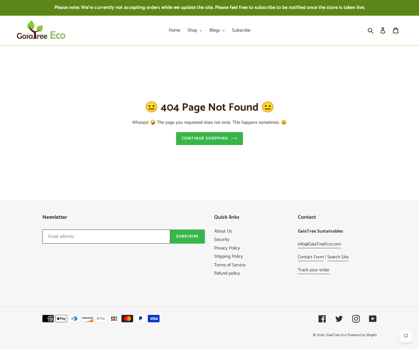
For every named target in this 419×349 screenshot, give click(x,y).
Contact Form (311, 257)
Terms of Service (229, 265)
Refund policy (227, 273)
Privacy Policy (227, 248)
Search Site (337, 257)
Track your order (313, 270)
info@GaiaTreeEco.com (319, 244)
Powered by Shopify (362, 335)
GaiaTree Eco (336, 335)
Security (221, 239)
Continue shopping (205, 138)
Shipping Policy (228, 256)
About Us (223, 231)
